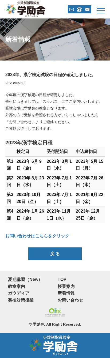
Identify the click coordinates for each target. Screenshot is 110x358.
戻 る (55, 253)
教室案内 (16, 286)
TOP (62, 279)
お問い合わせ (70, 300)
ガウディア (18, 293)
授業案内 (66, 286)
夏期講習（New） (25, 279)
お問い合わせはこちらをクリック (37, 235)
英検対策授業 (21, 300)
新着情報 (66, 293)
